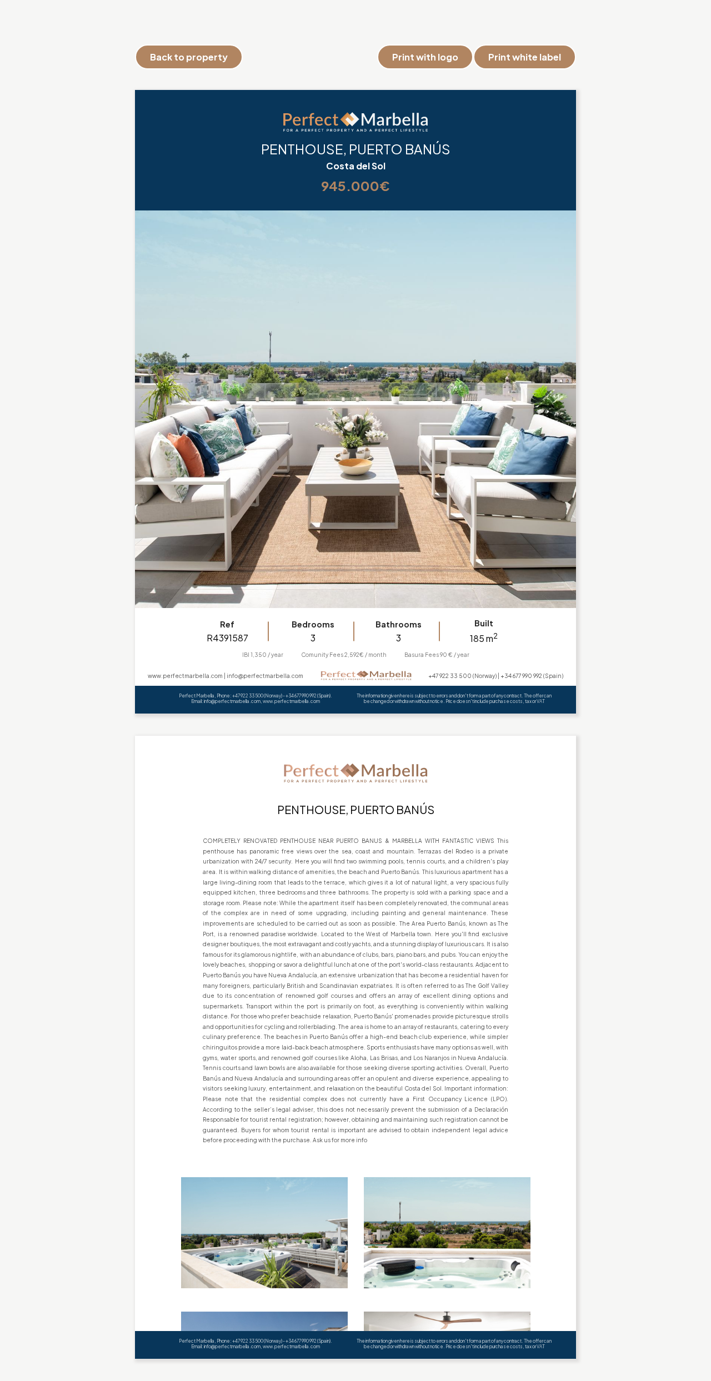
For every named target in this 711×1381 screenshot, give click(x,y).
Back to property (189, 57)
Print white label (524, 57)
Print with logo (425, 57)
